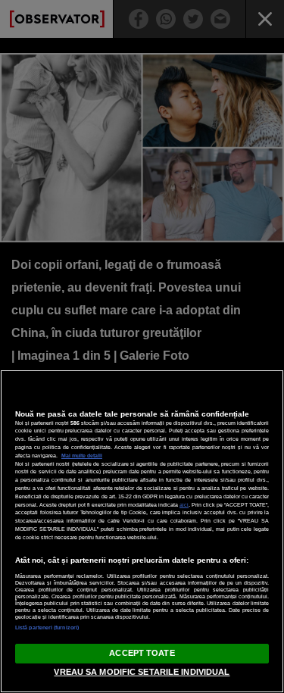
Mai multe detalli (81, 455)
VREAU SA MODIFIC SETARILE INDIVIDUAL (141, 671)
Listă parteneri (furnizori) (47, 627)
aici (184, 504)
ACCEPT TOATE (141, 652)
